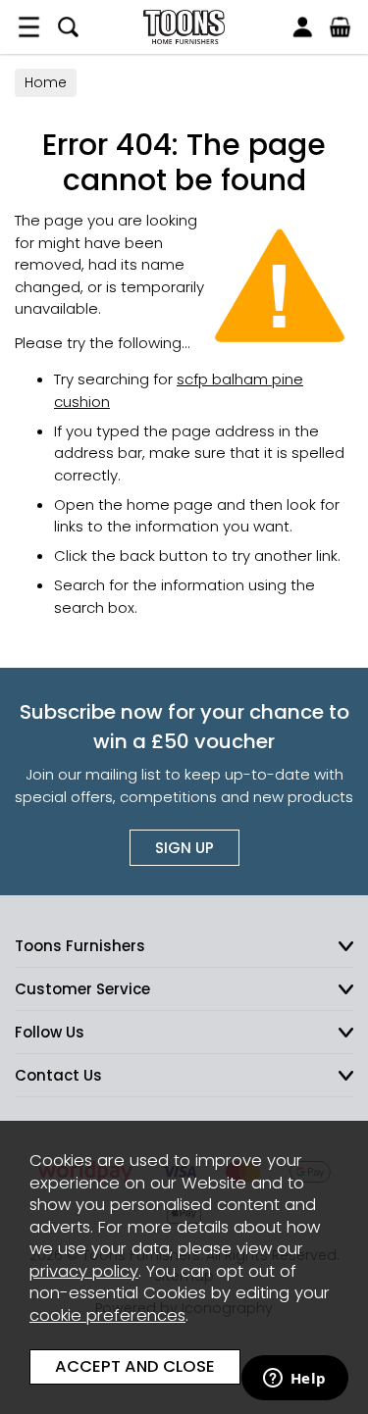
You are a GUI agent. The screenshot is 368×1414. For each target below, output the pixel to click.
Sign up (184, 847)
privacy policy (83, 1271)
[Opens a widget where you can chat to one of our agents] (294, 1379)
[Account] (302, 27)
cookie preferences (107, 1315)
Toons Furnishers (184, 27)
